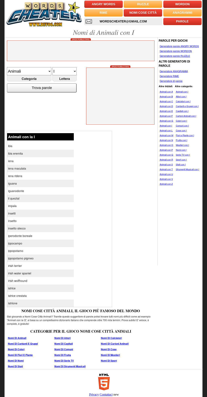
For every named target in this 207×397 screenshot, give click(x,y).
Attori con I (181, 96)
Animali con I (166, 125)
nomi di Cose (109, 349)
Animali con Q (166, 154)
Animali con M (166, 135)
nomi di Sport (109, 360)
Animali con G (166, 120)
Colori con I (181, 120)
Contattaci (106, 394)
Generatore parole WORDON (176, 51)
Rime (103, 12)
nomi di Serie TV (64, 360)
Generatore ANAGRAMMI (174, 71)
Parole (182, 21)
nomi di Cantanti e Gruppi (23, 343)
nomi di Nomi (16, 360)
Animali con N (166, 140)
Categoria (29, 78)
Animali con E (166, 111)
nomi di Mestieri (110, 355)
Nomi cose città (143, 12)
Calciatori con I (183, 101)
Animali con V (166, 178)
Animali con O (166, 144)
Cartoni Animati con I (186, 115)
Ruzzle (143, 4)
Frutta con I (181, 140)
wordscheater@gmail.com (123, 21)
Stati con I (181, 164)
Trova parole (42, 88)
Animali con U (166, 174)
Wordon (182, 4)
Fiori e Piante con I (185, 135)
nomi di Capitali (63, 343)
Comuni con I (182, 125)
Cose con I (181, 130)
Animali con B (166, 96)
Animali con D (166, 106)
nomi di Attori (62, 338)
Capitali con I (182, 111)
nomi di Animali (17, 338)
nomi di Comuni (63, 349)
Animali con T (166, 169)
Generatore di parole (171, 81)
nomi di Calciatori (111, 338)
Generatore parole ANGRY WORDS (179, 46)
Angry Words (103, 4)
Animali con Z (166, 183)
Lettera (64, 78)
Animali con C (166, 101)
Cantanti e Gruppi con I (187, 106)
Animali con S (166, 164)
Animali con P (166, 149)
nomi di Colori (16, 349)
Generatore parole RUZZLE (175, 55)
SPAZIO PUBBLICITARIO (81, 39)
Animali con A (166, 91)
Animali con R (166, 159)
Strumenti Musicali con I (187, 169)
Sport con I (181, 159)
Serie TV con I (183, 154)
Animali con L (166, 130)
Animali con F (166, 115)
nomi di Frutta (62, 355)
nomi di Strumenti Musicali (70, 366)
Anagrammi (182, 12)
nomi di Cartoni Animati (115, 343)
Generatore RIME (169, 76)
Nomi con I (181, 149)
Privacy (94, 394)
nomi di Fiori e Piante (20, 355)
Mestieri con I (182, 144)
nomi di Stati (15, 366)
